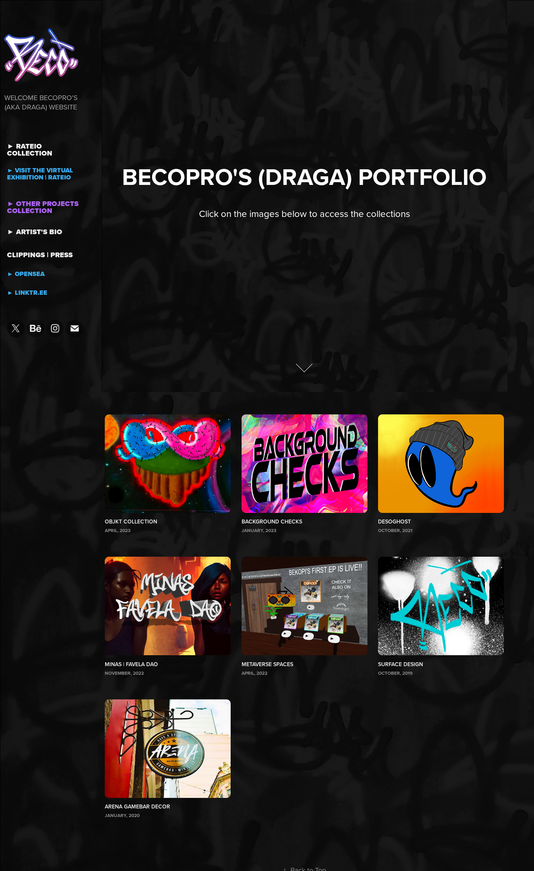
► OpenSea (26, 273)
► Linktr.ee (27, 292)
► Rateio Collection (29, 149)
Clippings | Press (40, 255)
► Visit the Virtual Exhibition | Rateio (40, 174)
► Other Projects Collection (43, 207)
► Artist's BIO (34, 232)
